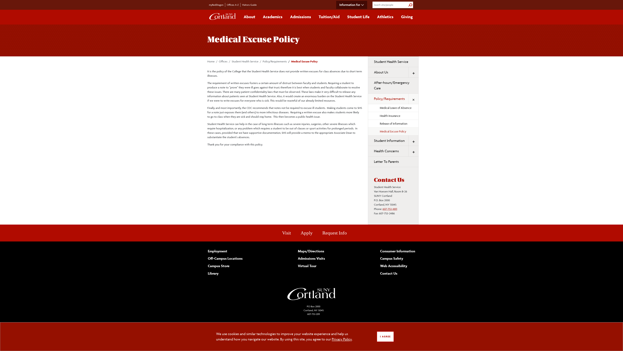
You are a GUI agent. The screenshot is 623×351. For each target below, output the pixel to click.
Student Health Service (245, 61)
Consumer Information (397, 251)
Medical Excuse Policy (393, 131)
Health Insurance (390, 115)
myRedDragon (216, 4)
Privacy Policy (342, 339)
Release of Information (393, 123)
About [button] (249, 16)
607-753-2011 (313, 314)
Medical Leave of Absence (395, 108)
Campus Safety (391, 258)
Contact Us (388, 273)
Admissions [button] (300, 16)
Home (211, 61)
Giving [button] (407, 16)
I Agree (385, 336)
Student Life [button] (358, 16)
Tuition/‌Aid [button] (329, 16)
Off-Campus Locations (225, 258)
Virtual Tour (307, 266)
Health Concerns (386, 151)
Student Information (389, 140)
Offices (223, 61)
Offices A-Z (233, 4)
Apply (307, 232)
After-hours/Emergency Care (391, 85)
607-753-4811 (390, 209)
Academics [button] (272, 16)
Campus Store (218, 266)
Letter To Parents (386, 161)
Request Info (334, 232)
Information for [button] (349, 5)
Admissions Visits (311, 258)
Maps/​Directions (311, 251)
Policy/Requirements (275, 61)
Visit (286, 232)
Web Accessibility (393, 266)
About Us (381, 72)
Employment (217, 251)
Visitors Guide (249, 4)
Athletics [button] (385, 16)
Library (213, 273)
